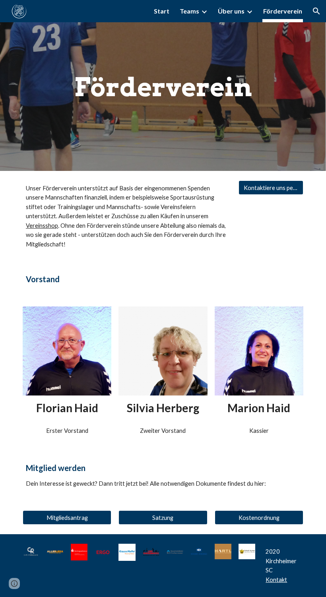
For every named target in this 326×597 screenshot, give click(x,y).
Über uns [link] (231, 11)
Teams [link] (189, 11)
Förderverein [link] (282, 11)
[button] (316, 11)
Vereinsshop (42, 225)
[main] (163, 85)
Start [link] (161, 11)
